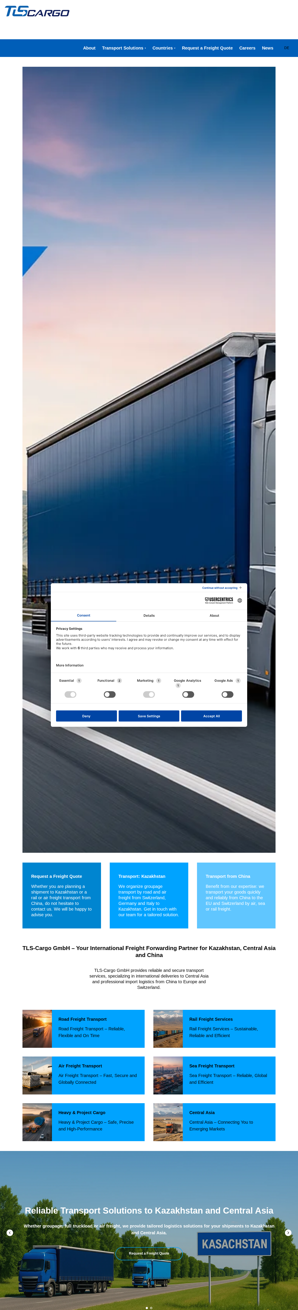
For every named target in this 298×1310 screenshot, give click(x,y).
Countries (162, 48)
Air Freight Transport (80, 1065)
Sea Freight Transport (212, 1065)
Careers (247, 48)
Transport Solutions (122, 48)
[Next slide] (288, 1233)
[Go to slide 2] (151, 1308)
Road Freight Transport (82, 1019)
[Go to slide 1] (147, 1308)
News (267, 48)
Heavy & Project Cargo (81, 1112)
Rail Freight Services (211, 1019)
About (89, 48)
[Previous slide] (10, 1233)
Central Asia (202, 1112)
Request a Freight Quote (207, 48)
